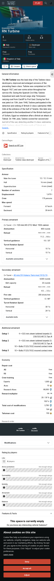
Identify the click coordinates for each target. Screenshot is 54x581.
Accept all (27, 568)
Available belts (12, 317)
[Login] (50, 3)
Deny (27, 562)
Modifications (10, 443)
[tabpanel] (27, 244)
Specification (12, 133)
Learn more (8, 554)
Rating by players (27, 133)
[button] (52, 74)
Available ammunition (14, 259)
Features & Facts (44, 133)
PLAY (37, 3)
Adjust (27, 575)
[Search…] (45, 3)
